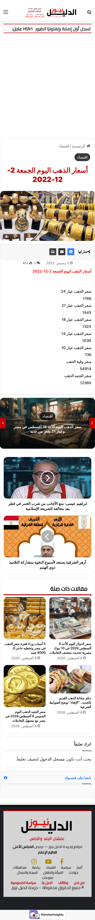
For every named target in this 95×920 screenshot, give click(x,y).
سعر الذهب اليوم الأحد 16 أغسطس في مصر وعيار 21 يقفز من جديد (47, 428)
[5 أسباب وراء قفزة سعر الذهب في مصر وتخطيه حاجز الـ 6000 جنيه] (25, 618)
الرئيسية (79, 146)
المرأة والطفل (53, 872)
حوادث (73, 872)
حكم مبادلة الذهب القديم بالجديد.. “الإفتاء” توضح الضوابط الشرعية (70, 702)
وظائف (63, 882)
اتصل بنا (47, 882)
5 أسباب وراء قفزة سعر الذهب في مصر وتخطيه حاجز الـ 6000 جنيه (25, 648)
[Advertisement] (47, 87)
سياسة (66, 867)
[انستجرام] (34, 862)
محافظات (20, 867)
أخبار (79, 867)
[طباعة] (52, 251)
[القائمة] (5, 13)
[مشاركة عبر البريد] (61, 251)
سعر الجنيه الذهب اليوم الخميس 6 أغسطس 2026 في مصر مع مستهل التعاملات (25, 716)
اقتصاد (64, 146)
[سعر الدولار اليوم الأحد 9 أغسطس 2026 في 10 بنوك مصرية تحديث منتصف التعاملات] (70, 618)
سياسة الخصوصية (23, 882)
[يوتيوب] (48, 862)
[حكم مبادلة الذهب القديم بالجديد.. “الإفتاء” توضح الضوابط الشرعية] (70, 679)
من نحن (79, 882)
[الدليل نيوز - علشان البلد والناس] (47, 12)
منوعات (47, 877)
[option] (47, 423)
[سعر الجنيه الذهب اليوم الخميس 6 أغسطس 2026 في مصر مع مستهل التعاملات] (25, 686)
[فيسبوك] (70, 251)
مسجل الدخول (52, 759)
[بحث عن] (89, 13)
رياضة (36, 867)
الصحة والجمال (27, 872)
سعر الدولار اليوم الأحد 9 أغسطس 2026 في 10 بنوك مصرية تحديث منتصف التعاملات (70, 648)
